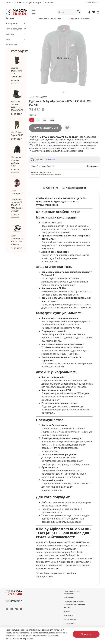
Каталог (9, 2)
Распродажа (11, 44)
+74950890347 (92, 2)
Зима (7, 39)
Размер (32, 115)
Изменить (50, 159)
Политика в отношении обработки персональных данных (75, 604)
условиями (62, 632)
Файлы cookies (70, 598)
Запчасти (9, 34)
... (66, 18)
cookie (24, 630)
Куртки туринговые (80, 18)
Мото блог (19, 2)
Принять (86, 634)
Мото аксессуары (13, 28)
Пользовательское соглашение (72, 592)
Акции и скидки (33, 2)
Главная (43, 18)
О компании (48, 2)
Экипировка (55, 18)
